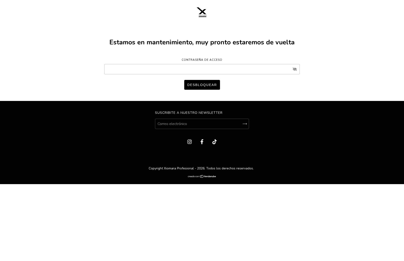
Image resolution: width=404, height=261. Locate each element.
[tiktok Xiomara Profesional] (214, 142)
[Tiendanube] (202, 176)
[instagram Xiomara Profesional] (190, 142)
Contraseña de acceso (202, 60)
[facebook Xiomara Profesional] (202, 142)
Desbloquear (202, 85)
